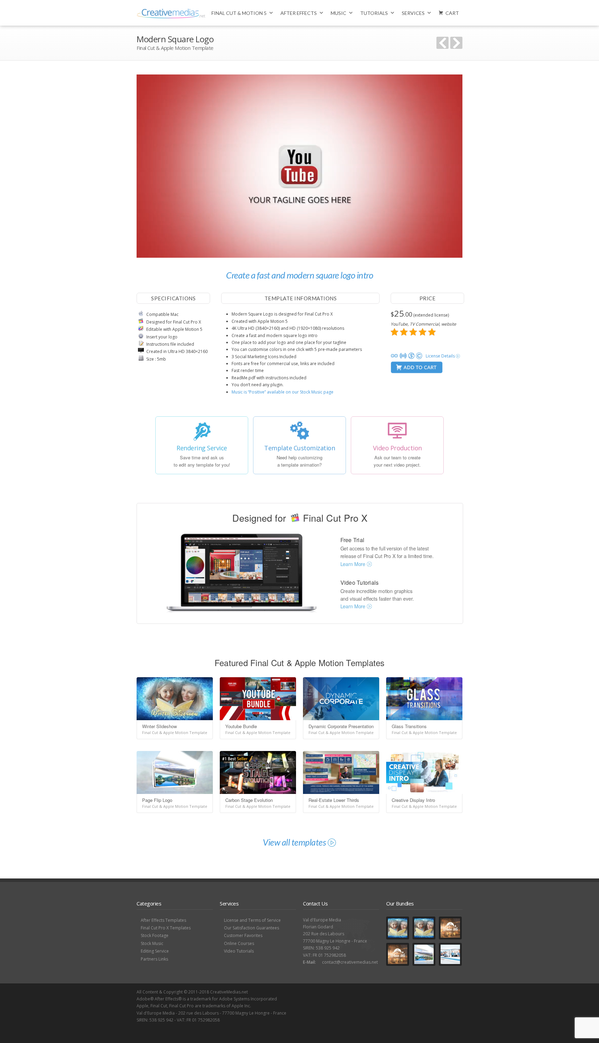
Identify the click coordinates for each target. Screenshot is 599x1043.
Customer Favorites (243, 935)
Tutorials (374, 13)
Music (338, 13)
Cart (452, 13)
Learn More (353, 563)
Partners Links (154, 959)
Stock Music (152, 943)
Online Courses (239, 943)
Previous (442, 43)
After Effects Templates (163, 920)
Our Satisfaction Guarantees (251, 928)
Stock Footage (154, 935)
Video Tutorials (239, 951)
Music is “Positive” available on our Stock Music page (282, 392)
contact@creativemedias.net (350, 962)
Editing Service (155, 951)
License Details (441, 356)
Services (413, 13)
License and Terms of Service (252, 920)
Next (456, 43)
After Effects (298, 13)
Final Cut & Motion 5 (239, 13)
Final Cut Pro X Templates (166, 928)
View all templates (295, 842)
